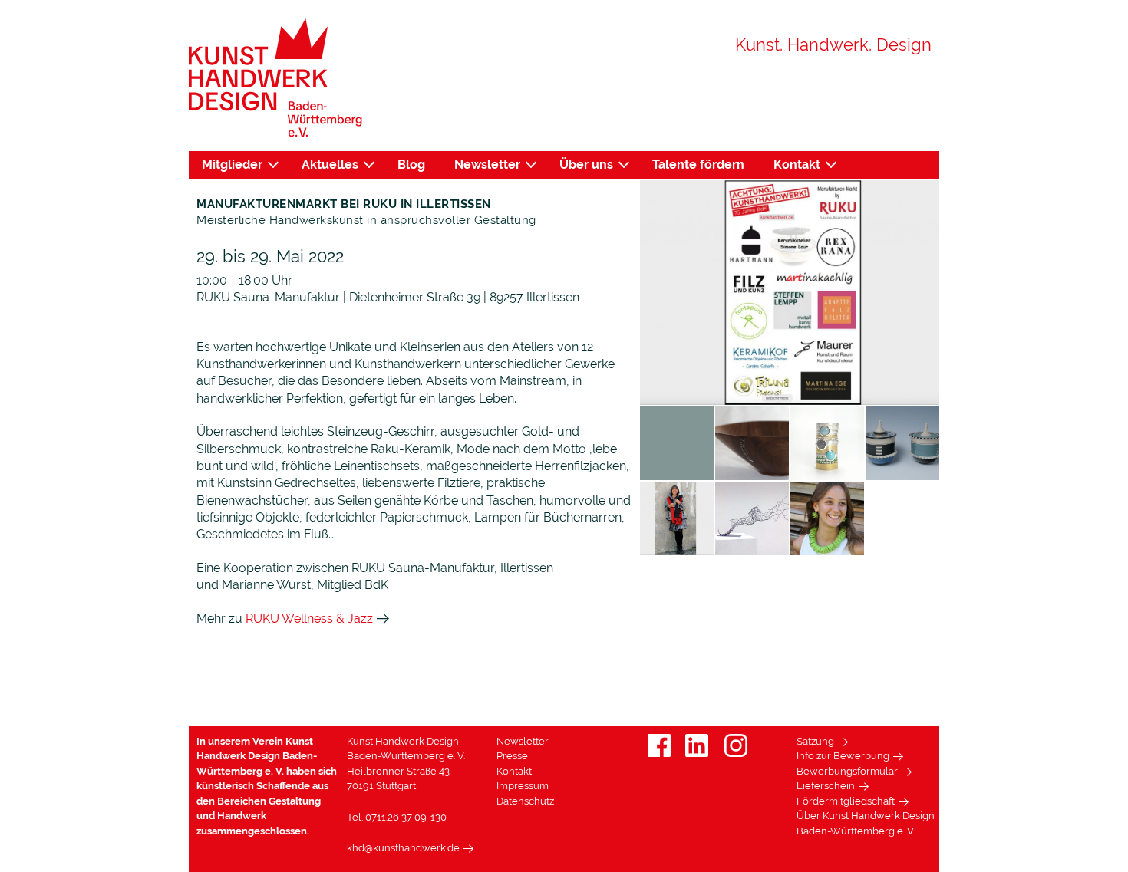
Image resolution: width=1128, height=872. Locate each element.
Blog (411, 164)
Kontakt (796, 164)
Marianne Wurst (266, 584)
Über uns (586, 164)
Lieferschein (826, 785)
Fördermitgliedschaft (846, 801)
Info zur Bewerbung (843, 756)
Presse (512, 756)
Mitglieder (232, 164)
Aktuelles (330, 164)
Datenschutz (525, 801)
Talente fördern (698, 164)
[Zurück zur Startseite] (275, 77)
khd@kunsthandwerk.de (403, 848)
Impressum (522, 785)
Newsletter (487, 164)
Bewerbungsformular (847, 771)
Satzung (815, 741)
